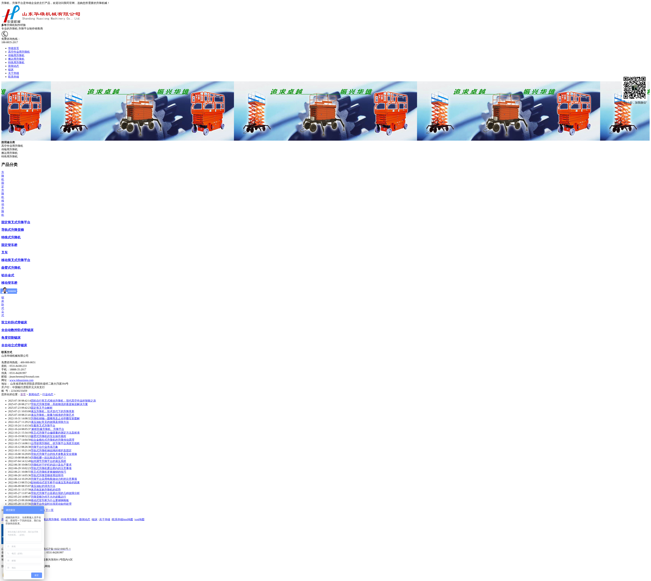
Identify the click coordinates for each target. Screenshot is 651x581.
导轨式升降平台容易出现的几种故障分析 (55, 493)
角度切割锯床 (11, 337)
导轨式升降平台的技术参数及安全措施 (54, 454)
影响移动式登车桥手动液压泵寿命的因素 (55, 482)
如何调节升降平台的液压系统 (48, 461)
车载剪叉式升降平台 (43, 425)
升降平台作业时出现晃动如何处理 (51, 503)
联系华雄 (117, 519)
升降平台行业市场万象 (44, 446)
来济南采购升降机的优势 (46, 489)
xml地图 (139, 519)
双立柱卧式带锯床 (14, 322)
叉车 (4, 252)
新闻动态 (34, 394)
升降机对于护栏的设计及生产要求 (51, 464)
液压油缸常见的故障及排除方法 (50, 422)
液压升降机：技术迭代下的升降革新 (52, 411)
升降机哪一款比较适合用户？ (48, 457)
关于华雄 (104, 519)
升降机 (2, 176)
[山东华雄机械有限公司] (41, 22)
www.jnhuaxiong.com (21, 380)
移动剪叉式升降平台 (15, 260)
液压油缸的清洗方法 (43, 486)
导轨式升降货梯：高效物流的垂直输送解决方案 (59, 404)
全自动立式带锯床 (14, 345)
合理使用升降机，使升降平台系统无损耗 (55, 443)
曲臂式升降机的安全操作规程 (48, 436)
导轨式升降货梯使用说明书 (47, 475)
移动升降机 (2, 207)
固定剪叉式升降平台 (15, 222)
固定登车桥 (9, 245)
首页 (23, 394)
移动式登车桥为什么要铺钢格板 (50, 500)
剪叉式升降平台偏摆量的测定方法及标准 (55, 432)
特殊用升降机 (69, 519)
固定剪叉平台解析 (42, 407)
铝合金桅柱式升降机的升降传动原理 (52, 439)
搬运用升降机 (51, 519)
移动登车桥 (9, 282)
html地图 (128, 519)
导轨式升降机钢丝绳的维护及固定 (51, 450)
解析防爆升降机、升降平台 (47, 429)
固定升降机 (2, 190)
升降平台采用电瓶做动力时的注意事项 (54, 478)
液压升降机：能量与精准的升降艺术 (52, 414)
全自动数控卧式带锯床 (17, 330)
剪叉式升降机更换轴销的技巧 (48, 471)
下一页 (49, 510)
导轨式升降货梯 (12, 229)
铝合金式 (7, 275)
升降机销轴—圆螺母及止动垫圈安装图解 (55, 418)
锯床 (94, 519)
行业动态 (47, 394)
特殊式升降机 (11, 237)
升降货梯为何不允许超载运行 (48, 496)
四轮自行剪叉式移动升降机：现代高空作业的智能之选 (63, 400)
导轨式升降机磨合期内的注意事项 (51, 468)
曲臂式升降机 (11, 267)
